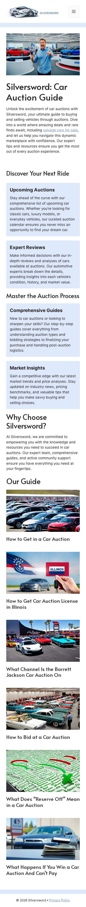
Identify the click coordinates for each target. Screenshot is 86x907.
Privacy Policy (59, 900)
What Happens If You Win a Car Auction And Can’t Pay (42, 869)
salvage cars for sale (60, 130)
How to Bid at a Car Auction (38, 736)
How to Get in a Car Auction (38, 538)
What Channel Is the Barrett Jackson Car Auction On (38, 671)
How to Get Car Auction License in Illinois (42, 603)
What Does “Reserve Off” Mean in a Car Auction (43, 801)
